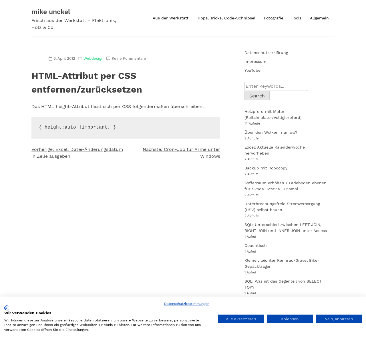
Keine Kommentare (129, 58)
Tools (296, 18)
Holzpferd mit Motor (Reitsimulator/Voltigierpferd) (273, 114)
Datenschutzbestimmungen (186, 304)
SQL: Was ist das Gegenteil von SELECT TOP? (283, 284)
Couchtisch (255, 245)
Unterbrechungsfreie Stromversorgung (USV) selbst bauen (282, 206)
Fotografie (273, 18)
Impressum (255, 61)
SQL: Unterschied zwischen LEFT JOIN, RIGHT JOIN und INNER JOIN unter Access (285, 227)
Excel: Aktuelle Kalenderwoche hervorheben (274, 150)
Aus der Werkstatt (170, 18)
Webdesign (93, 58)
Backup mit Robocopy (265, 168)
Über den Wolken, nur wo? (270, 132)
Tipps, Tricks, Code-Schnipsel (226, 18)
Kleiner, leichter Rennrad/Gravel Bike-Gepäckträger (281, 263)
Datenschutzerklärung (266, 52)
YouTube (252, 70)
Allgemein (319, 18)
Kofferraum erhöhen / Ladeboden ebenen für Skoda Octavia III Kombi (285, 186)
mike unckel (50, 12)
